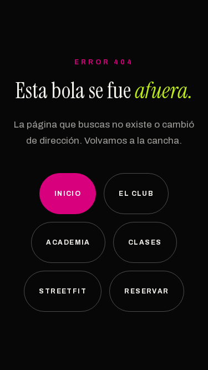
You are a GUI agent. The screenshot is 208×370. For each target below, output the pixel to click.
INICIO (68, 193)
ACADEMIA (68, 242)
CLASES (145, 242)
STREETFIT (63, 291)
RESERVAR (146, 291)
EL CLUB (136, 193)
